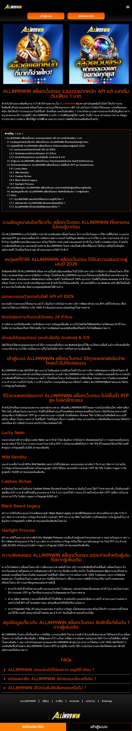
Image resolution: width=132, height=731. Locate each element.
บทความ (90, 701)
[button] (127, 6)
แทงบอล (74, 701)
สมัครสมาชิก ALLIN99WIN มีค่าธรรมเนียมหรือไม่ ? (52, 679)
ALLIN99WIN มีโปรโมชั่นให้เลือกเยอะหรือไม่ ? (47, 688)
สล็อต (45, 701)
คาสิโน (59, 701)
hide (19, 133)
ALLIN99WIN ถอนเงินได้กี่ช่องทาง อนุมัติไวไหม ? (51, 670)
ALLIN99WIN (67, 104)
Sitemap (107, 701)
